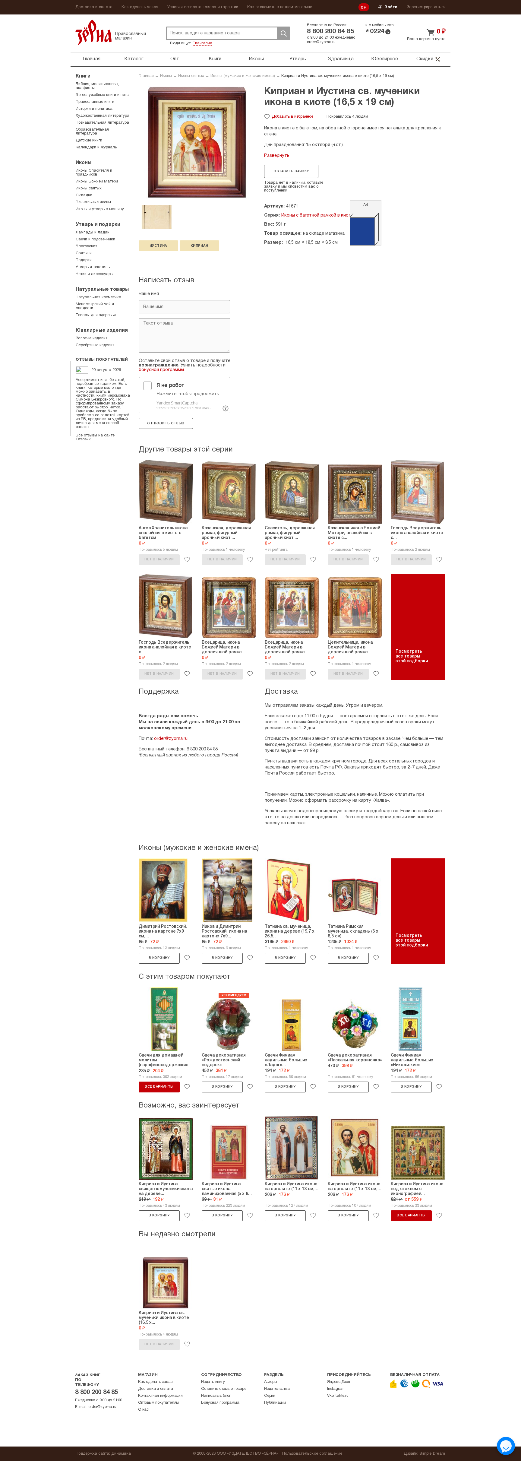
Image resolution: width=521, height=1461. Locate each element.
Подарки (84, 260)
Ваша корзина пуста (426, 39)
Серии (269, 1396)
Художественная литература (102, 116)
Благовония (86, 246)
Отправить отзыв (165, 423)
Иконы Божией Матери (97, 181)
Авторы (270, 1382)
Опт (174, 59)
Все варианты (159, 1086)
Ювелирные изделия (102, 330)
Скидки (424, 59)
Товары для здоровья (96, 315)
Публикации (275, 1403)
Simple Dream (432, 1454)
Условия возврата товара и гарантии (202, 7)
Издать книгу (213, 1382)
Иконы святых (191, 76)
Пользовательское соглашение (312, 1454)
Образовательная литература (92, 131)
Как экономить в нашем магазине (279, 7)
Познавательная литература (102, 123)
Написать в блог (216, 1396)
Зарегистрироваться (426, 7)
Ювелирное (384, 59)
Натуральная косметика (98, 297)
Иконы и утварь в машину (100, 209)
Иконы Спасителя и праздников (94, 172)
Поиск (283, 33)
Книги (215, 59)
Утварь (297, 59)
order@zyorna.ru (321, 42)
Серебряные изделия (95, 345)
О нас (143, 1410)
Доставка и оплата (93, 7)
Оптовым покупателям (158, 1403)
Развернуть (276, 156)
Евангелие (202, 43)
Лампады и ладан (92, 232)
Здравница (341, 59)
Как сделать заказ (140, 7)
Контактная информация (160, 1396)
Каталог (134, 59)
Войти (390, 7)
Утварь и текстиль (93, 267)
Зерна (93, 32)
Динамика (121, 1454)
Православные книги (95, 102)
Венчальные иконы (93, 202)
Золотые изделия (92, 338)
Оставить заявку (291, 171)
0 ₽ (364, 8)
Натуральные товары (102, 289)
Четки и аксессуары (94, 274)
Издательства (277, 1389)
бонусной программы (161, 370)
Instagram (336, 1389)
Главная (91, 59)
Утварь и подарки (98, 225)
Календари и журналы (97, 147)
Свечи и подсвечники (95, 239)
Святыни (84, 253)
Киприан (199, 245)
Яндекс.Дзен (338, 1382)
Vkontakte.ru (338, 1396)
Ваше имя (149, 294)
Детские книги (89, 140)
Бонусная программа (220, 1403)
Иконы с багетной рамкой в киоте (317, 215)
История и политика (94, 109)
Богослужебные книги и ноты (102, 95)
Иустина (158, 245)
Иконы (256, 59)
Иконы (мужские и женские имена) (242, 76)
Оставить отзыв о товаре (223, 1389)
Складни (84, 195)
